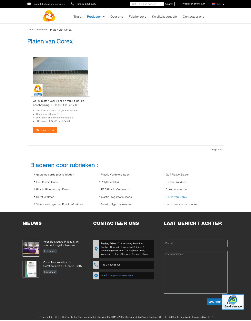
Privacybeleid (46, 317)
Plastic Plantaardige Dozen (53, 189)
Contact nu (47, 130)
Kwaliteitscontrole (164, 16)
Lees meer (50, 251)
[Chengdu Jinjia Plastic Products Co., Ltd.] (49, 15)
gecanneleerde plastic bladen (55, 174)
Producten (94, 16)
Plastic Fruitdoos (176, 182)
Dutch (219, 4)
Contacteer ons (193, 16)
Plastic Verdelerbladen (115, 174)
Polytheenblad (110, 182)
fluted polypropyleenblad (117, 204)
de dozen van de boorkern (182, 204)
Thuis (77, 16)
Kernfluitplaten (45, 196)
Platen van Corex (176, 196)
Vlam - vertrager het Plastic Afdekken (59, 204)
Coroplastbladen (176, 189)
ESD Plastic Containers (115, 189)
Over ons (116, 16)
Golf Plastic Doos (47, 182)
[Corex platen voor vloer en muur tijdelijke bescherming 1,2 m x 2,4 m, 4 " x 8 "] (60, 76)
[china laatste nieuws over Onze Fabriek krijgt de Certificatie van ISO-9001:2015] (31, 269)
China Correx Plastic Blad (68, 317)
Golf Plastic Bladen (177, 174)
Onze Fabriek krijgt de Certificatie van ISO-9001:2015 (62, 264)
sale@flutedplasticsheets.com (49, 4)
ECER (209, 317)
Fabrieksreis (137, 16)
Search (169, 4)
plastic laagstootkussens (116, 196)
